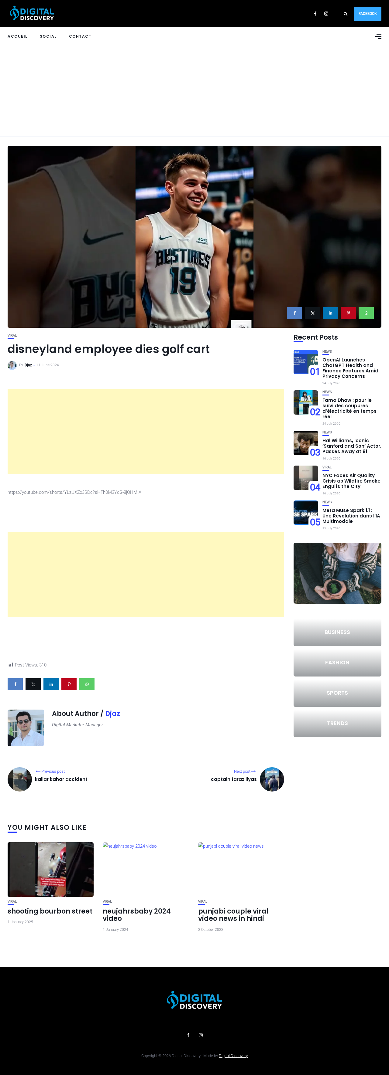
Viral (12, 335)
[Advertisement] (194, 90)
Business (337, 632)
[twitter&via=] (312, 313)
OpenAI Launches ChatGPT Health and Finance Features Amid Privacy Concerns (350, 368)
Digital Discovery (233, 1055)
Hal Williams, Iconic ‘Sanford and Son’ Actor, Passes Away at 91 (351, 446)
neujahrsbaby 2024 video (137, 915)
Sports (337, 693)
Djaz (28, 365)
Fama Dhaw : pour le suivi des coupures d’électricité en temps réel (349, 408)
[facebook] (294, 313)
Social (48, 36)
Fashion (337, 662)
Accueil (18, 36)
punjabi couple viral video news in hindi (233, 915)
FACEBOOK (368, 14)
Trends (337, 723)
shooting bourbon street (50, 911)
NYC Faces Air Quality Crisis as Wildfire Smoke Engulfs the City (351, 481)
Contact (80, 36)
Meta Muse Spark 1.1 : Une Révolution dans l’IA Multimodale (351, 515)
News (327, 351)
